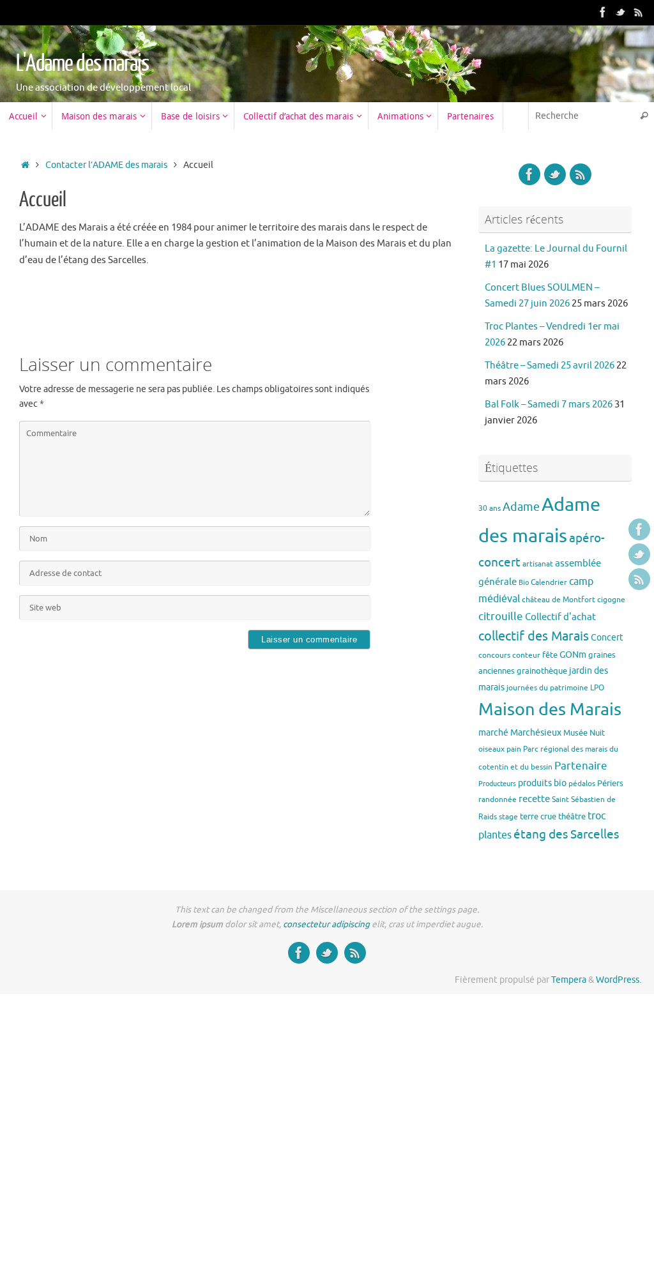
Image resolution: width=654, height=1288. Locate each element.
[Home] (25, 165)
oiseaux (491, 749)
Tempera (568, 979)
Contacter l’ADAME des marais (106, 165)
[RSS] (639, 12)
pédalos (581, 783)
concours (494, 655)
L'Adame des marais (82, 64)
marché (493, 732)
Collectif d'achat (560, 616)
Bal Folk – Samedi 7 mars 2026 (548, 404)
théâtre (572, 816)
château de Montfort (558, 600)
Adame (521, 507)
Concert (607, 637)
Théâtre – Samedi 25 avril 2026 (549, 366)
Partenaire (580, 766)
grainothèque (542, 670)
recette (534, 798)
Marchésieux (535, 732)
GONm (572, 654)
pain (513, 749)
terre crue (538, 816)
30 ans (489, 508)
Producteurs (497, 784)
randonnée (497, 799)
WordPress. (618, 979)
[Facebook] (603, 12)
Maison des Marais (549, 709)
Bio (524, 583)
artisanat (537, 564)
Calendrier (549, 582)
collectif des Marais (533, 636)
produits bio (542, 783)
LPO (597, 688)
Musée (575, 732)
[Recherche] (644, 116)
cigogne (611, 600)
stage (508, 817)
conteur (526, 655)
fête (550, 654)
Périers (610, 783)
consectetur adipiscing (326, 924)
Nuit (597, 732)
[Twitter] (621, 12)
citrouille (500, 616)
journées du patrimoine (547, 688)
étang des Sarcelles (566, 834)
